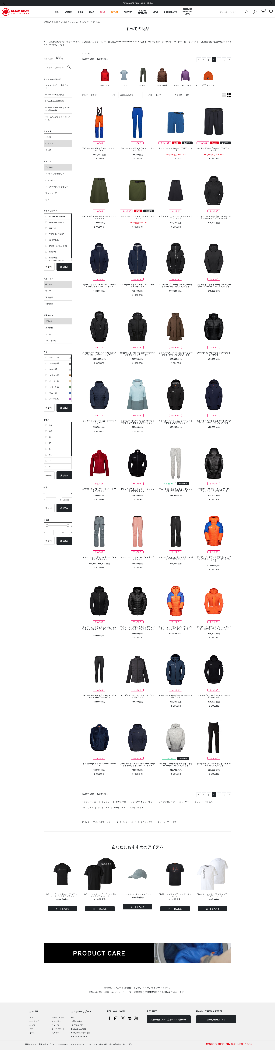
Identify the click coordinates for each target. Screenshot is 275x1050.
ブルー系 (53, 392)
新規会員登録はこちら (216, 1019)
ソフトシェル (103, 807)
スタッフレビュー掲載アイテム (57, 86)
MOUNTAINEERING (58, 245)
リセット (49, 266)
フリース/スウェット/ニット (142, 801)
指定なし (49, 284)
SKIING (52, 251)
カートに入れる (62, 908)
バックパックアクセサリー (56, 186)
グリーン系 (54, 386)
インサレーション (152, 41)
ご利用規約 (41, 1044)
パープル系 (54, 398)
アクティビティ (58, 1017)
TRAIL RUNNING (56, 234)
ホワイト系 (54, 357)
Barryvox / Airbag (78, 1028)
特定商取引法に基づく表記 (120, 1044)
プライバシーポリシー (58, 1044)
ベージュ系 (54, 381)
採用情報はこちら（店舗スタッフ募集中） (169, 1019)
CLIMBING (54, 240)
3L (50, 460)
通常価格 (49, 327)
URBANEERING (56, 222)
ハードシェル (119, 807)
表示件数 (178, 95)
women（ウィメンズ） (81, 22)
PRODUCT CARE (79, 1036)
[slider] (47, 493)
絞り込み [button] (64, 266)
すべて (48, 290)
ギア (47, 199)
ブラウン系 (54, 375)
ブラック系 (54, 363)
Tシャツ (197, 801)
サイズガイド (77, 1025)
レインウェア (87, 807)
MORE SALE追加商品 (54, 94)
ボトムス (209, 801)
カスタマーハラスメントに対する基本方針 (88, 1044)
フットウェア (51, 193)
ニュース (55, 1025)
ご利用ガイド (28, 1044)
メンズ (48, 136)
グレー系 (53, 369)
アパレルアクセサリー (54, 173)
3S (50, 425)
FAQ (73, 1017)
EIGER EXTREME (57, 216)
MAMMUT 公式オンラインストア (56, 22)
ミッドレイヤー (136, 807)
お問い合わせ (77, 1021)
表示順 (85, 95)
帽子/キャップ (190, 41)
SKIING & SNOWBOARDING (57, 259)
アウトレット (51, 340)
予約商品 (49, 303)
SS (50, 431)
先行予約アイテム (221, 41)
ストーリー (56, 1021)
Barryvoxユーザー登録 (80, 1032)
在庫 (150, 95)
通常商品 (49, 297)
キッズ (48, 149)
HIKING (52, 228)
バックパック (51, 180)
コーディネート (58, 1028)
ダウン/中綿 (121, 801)
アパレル (96, 22)
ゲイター (178, 41)
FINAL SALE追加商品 (54, 100)
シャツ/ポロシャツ (167, 801)
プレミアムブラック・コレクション (57, 118)
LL (50, 454)
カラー (114, 95)
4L (50, 466)
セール (48, 334)
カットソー (184, 801)
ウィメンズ (50, 143)
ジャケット (167, 41)
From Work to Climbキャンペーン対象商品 (57, 109)
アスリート (56, 1032)
